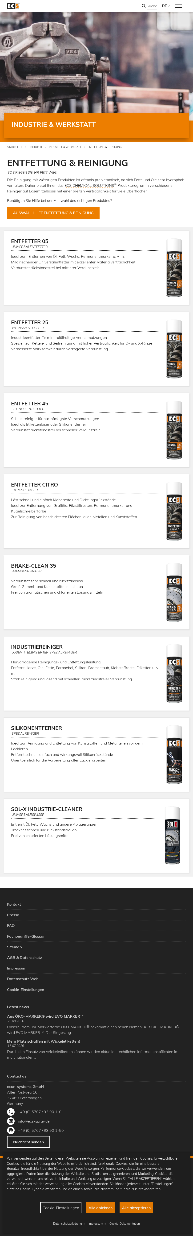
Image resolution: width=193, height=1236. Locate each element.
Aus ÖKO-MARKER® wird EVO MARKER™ (45, 1016)
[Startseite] (13, 5)
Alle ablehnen (100, 1207)
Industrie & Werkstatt (65, 147)
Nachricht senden (28, 1142)
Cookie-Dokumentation (124, 1223)
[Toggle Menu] (178, 6)
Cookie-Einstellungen (61, 1207)
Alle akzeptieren (136, 1207)
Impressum (95, 1223)
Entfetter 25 (29, 322)
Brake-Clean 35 (33, 565)
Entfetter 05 (29, 241)
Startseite (14, 147)
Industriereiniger (37, 647)
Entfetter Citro (34, 484)
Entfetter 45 (29, 403)
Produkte (36, 147)
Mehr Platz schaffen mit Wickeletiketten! (43, 1041)
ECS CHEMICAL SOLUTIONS (89, 185)
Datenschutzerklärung (67, 1223)
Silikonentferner (36, 728)
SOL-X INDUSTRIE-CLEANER (46, 809)
